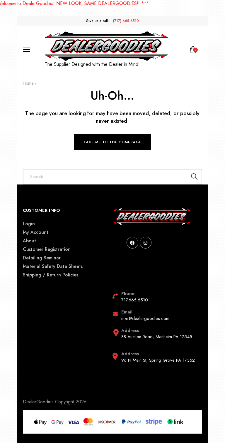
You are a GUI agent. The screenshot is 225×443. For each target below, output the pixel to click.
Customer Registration (47, 249)
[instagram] (145, 243)
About (29, 240)
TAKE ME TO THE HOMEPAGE (112, 142)
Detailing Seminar (42, 257)
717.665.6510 (134, 300)
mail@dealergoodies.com (145, 318)
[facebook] (132, 243)
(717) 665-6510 (126, 21)
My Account (35, 232)
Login (29, 223)
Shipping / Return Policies (50, 274)
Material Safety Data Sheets (53, 266)
